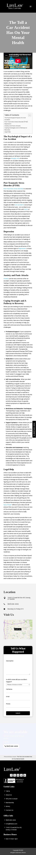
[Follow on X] (14, 775)
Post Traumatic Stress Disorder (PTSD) (16, 122)
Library (8, 806)
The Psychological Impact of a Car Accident (15, 118)
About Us (9, 795)
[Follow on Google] (24, 775)
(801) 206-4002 (34, 428)
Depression (8, 124)
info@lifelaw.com (11, 824)
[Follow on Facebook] (11, 775)
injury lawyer (8, 505)
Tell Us (8, 791)
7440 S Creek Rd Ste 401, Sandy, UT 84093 (19, 598)
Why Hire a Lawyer (12, 799)
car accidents (19, 205)
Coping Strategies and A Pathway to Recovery (16, 129)
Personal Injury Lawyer (10, 756)
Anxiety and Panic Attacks (13, 126)
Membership (10, 803)
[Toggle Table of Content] (29, 115)
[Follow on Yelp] (21, 775)
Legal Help (8, 132)
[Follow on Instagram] (18, 775)
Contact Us (9, 810)
